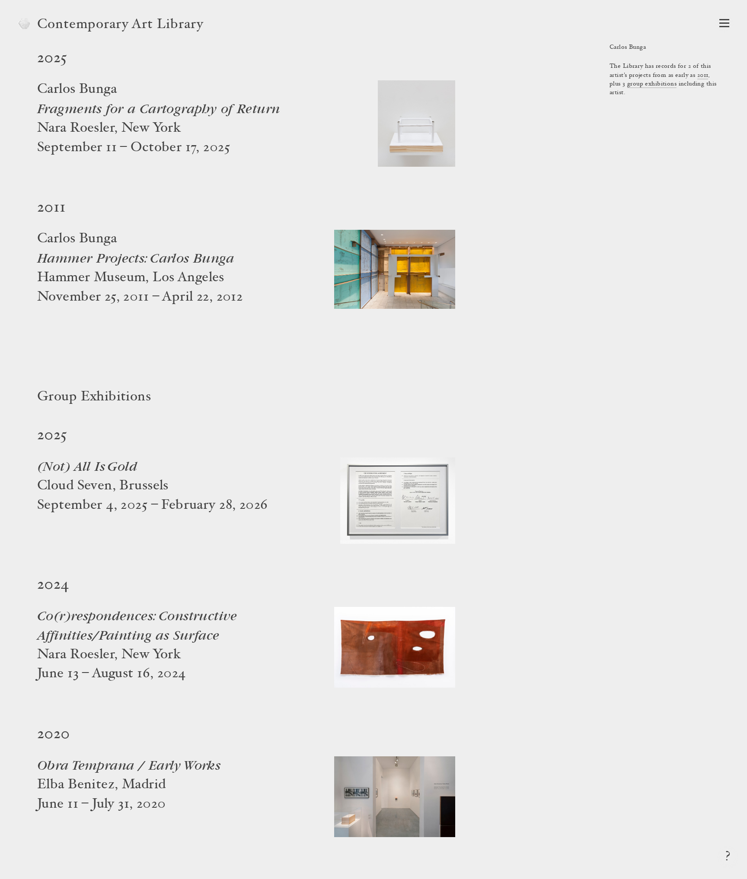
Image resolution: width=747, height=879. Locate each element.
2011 (703, 76)
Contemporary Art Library (120, 25)
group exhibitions (652, 84)
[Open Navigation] (724, 23)
